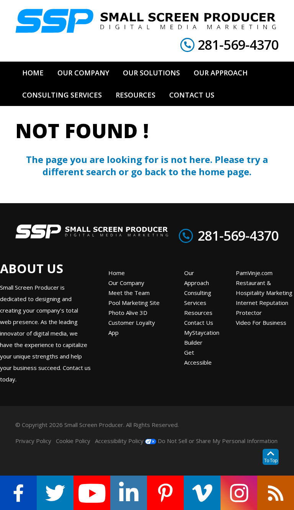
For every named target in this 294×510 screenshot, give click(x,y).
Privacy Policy (33, 441)
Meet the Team (129, 293)
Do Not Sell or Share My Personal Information (217, 441)
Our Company (126, 283)
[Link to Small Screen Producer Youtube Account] (92, 493)
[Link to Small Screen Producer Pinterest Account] (165, 493)
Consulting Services (197, 297)
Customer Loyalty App (131, 327)
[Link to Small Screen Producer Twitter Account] (55, 493)
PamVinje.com (254, 273)
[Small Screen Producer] (145, 20)
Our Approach (196, 278)
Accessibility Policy (119, 441)
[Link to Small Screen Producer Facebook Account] (18, 493)
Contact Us (198, 322)
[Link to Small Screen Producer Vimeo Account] (202, 493)
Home (116, 273)
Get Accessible (198, 357)
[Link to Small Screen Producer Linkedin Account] (128, 493)
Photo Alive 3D (127, 312)
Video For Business (261, 322)
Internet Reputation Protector (262, 307)
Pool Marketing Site (134, 302)
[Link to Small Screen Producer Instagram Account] (238, 493)
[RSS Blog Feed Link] (275, 493)
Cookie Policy (73, 441)
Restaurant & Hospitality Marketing (264, 288)
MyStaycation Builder (201, 337)
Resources (198, 312)
